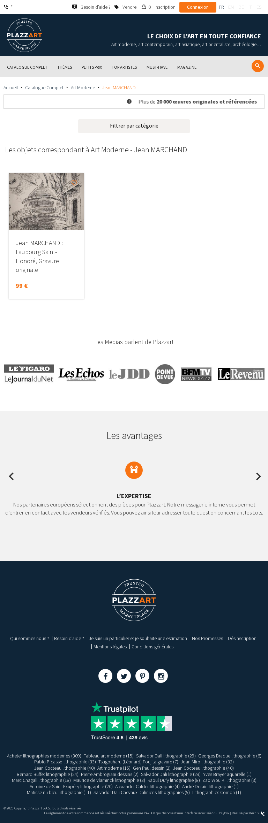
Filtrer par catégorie (134, 125)
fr (221, 7)
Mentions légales (110, 646)
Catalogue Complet (44, 87)
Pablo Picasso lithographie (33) (65, 762)
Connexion (198, 7)
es (258, 7)
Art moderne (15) (114, 768)
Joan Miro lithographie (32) (207, 762)
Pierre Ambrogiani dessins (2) (110, 774)
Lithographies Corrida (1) (216, 792)
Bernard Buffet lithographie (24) (48, 774)
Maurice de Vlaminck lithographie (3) (109, 780)
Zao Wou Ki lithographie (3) (229, 780)
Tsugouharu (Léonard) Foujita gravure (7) (138, 762)
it (250, 7)
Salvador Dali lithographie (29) (166, 756)
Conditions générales (152, 646)
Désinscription (242, 638)
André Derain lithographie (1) (210, 786)
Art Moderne (83, 87)
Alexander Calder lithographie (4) (147, 786)
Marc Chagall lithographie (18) (41, 780)
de (241, 7)
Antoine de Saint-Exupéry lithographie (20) (71, 786)
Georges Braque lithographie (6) (229, 756)
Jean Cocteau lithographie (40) (64, 768)
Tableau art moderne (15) (109, 756)
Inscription (165, 7)
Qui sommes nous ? (29, 638)
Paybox (224, 813)
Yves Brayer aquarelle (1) (227, 774)
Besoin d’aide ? (69, 638)
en (231, 7)
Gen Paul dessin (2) (152, 768)
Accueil (10, 87)
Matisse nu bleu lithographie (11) (59, 792)
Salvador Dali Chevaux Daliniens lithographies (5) (142, 792)
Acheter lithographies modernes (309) (44, 756)
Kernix (254, 813)
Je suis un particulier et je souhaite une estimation (138, 638)
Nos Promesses (207, 638)
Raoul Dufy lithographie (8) (174, 780)
